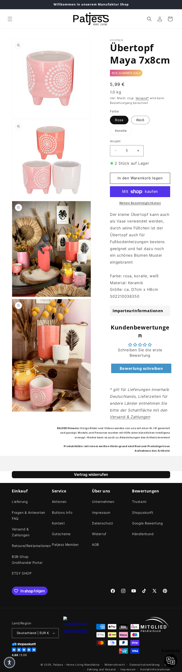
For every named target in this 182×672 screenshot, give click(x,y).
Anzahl (115, 141)
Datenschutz (102, 523)
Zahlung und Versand (101, 669)
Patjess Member (65, 544)
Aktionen (59, 502)
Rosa (119, 120)
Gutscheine (61, 534)
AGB (95, 544)
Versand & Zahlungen (20, 532)
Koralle (123, 130)
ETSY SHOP (22, 573)
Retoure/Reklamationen (31, 546)
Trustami (139, 502)
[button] (10, 19)
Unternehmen (103, 502)
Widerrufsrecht (115, 664)
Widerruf (99, 534)
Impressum (101, 512)
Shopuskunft (142, 512)
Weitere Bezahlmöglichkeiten (140, 203)
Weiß (140, 120)
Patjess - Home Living (68, 664)
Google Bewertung (147, 523)
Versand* (142, 98)
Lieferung (20, 502)
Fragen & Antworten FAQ (28, 515)
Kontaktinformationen (155, 669)
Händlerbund (143, 534)
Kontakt (58, 523)
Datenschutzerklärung (145, 664)
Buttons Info (62, 512)
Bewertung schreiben (141, 368)
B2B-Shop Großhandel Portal (27, 560)
